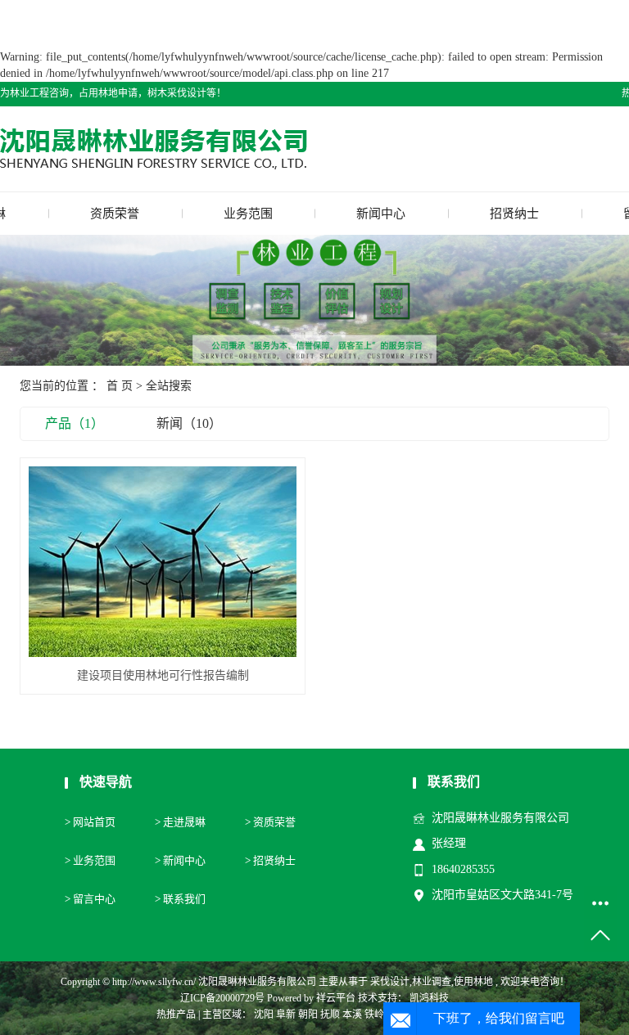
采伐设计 (390, 982)
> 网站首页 (90, 822)
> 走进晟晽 (180, 822)
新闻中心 (380, 213)
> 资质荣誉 (270, 822)
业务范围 (248, 213)
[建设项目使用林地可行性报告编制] (162, 561)
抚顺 (330, 1014)
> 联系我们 (180, 899)
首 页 (119, 386)
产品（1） (74, 423)
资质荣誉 (114, 213)
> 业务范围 (90, 860)
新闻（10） (189, 423)
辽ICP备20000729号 (222, 998)
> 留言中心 (90, 899)
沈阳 (264, 1014)
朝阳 (308, 1014)
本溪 (352, 1014)
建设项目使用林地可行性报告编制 (163, 675)
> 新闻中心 (180, 860)
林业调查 (431, 982)
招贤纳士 (514, 213)
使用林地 (473, 982)
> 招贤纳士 (270, 860)
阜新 (286, 1014)
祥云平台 (335, 998)
